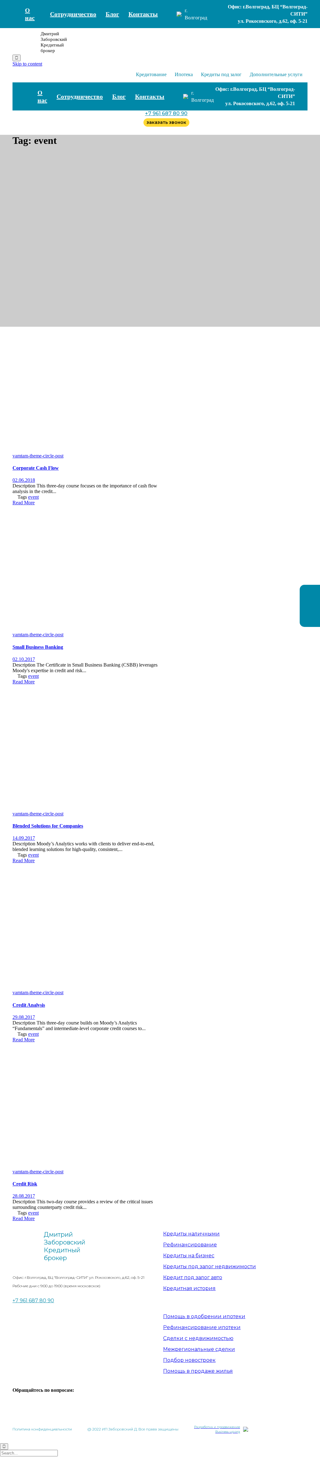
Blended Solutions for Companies (47, 826)
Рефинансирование (190, 1245)
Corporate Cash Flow (35, 468)
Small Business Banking (37, 647)
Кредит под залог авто (192, 1277)
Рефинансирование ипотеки (202, 1327)
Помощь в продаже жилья (198, 1371)
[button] (23, 502)
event (33, 497)
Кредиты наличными (191, 1234)
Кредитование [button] (151, 74)
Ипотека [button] (184, 74)
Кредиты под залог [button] (221, 74)
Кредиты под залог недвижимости (209, 1266)
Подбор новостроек (189, 1360)
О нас (30, 14)
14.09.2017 (23, 838)
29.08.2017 (23, 1017)
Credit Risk (24, 1183)
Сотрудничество (73, 14)
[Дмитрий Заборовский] (25, 42)
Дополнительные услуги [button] (276, 74)
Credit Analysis (28, 1005)
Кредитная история (189, 1288)
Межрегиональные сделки (199, 1349)
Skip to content (27, 63)
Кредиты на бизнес (188, 1256)
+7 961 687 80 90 (166, 113)
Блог (112, 14)
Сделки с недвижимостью (198, 1338)
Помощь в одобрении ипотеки (204, 1316)
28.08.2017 (23, 1196)
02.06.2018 (23, 480)
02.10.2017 (23, 659)
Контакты (143, 14)
